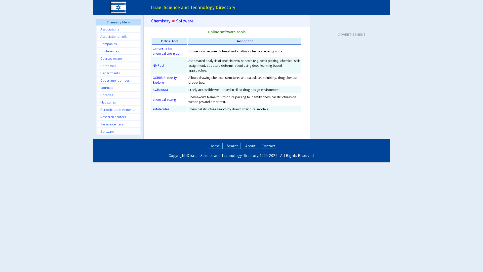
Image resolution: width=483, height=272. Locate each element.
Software (107, 131)
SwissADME (161, 89)
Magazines (108, 102)
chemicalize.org (164, 99)
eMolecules (161, 109)
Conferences (109, 51)
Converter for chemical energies (166, 51)
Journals (106, 87)
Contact (268, 146)
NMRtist (158, 65)
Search (232, 146)
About (250, 146)
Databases (108, 65)
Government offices (115, 80)
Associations (109, 29)
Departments (110, 73)
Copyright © (179, 155)
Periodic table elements (117, 109)
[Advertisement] (352, 70)
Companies (108, 43)
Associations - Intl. (113, 36)
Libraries (106, 94)
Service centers (111, 124)
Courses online (111, 58)
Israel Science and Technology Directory (224, 155)
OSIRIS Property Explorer (165, 80)
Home (215, 146)
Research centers (113, 116)
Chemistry (160, 21)
